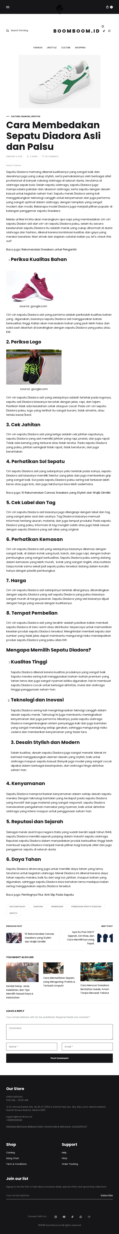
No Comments (52, 156)
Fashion (37, 48)
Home (9, 165)
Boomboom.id (76, 31)
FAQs (64, 1158)
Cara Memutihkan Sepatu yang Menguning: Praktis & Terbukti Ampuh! (59, 981)
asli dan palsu (17, 906)
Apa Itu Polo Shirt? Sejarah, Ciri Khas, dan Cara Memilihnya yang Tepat (80, 937)
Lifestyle (52, 48)
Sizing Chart (12, 1158)
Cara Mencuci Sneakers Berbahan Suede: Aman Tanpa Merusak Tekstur (94, 989)
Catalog (10, 1152)
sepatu (13, 913)
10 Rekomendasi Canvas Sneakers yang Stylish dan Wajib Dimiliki (39, 937)
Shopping (80, 48)
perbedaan (57, 906)
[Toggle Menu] (7, 7)
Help (64, 1152)
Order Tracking (70, 1164)
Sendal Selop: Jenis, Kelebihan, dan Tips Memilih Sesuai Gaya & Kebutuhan (19, 991)
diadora (38, 906)
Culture (65, 48)
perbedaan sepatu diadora (86, 906)
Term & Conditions (16, 1164)
